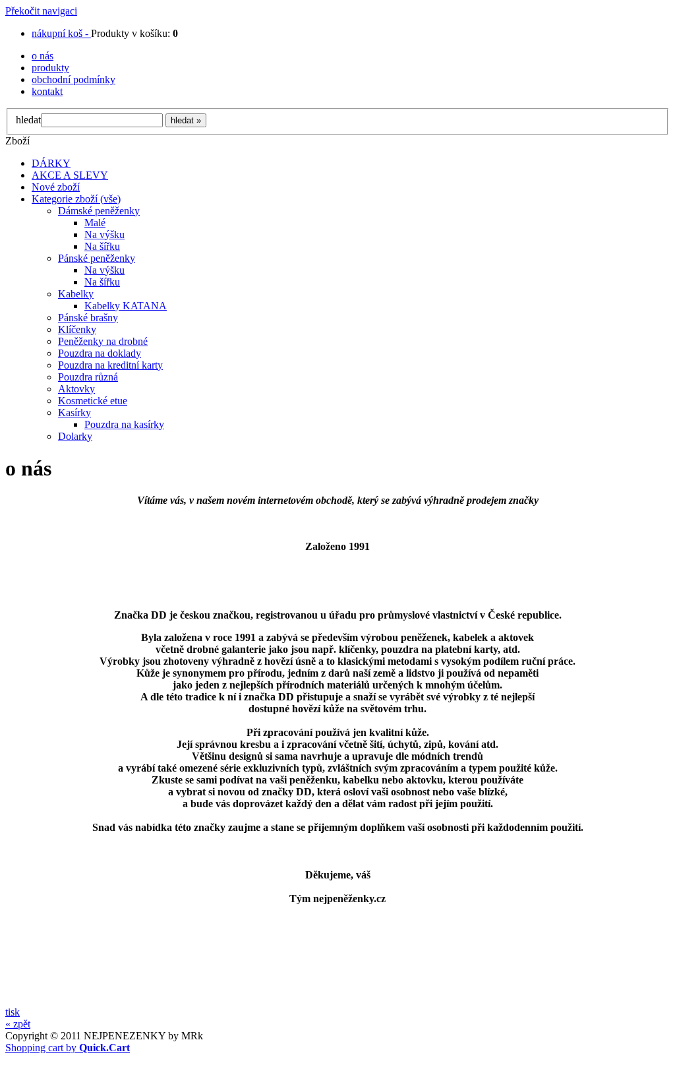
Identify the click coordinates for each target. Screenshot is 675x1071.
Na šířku (102, 246)
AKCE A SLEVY (70, 175)
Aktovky (76, 388)
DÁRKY (51, 163)
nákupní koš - (61, 33)
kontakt (47, 91)
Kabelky (76, 293)
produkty (50, 67)
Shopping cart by (67, 1047)
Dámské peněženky (99, 210)
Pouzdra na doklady (99, 353)
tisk (12, 1012)
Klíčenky (77, 329)
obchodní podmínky (73, 79)
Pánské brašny (88, 317)
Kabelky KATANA (125, 305)
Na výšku (104, 234)
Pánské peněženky (96, 258)
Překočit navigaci (41, 10)
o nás (42, 55)
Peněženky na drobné (103, 341)
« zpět (17, 1023)
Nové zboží (56, 187)
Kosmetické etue (92, 400)
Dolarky (75, 436)
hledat (28, 119)
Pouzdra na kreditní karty (110, 365)
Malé (94, 222)
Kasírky (74, 412)
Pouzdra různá (88, 376)
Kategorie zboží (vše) (76, 198)
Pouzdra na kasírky (124, 424)
